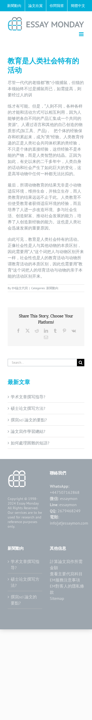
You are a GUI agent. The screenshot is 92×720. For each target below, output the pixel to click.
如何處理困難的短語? (30, 442)
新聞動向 (52, 288)
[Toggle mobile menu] (81, 34)
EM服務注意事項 (65, 579)
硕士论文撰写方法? (28, 408)
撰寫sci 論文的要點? (29, 419)
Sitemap (57, 598)
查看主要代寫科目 (66, 573)
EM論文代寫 (20, 288)
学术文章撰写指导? (28, 396)
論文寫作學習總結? (28, 431)
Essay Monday (28, 503)
